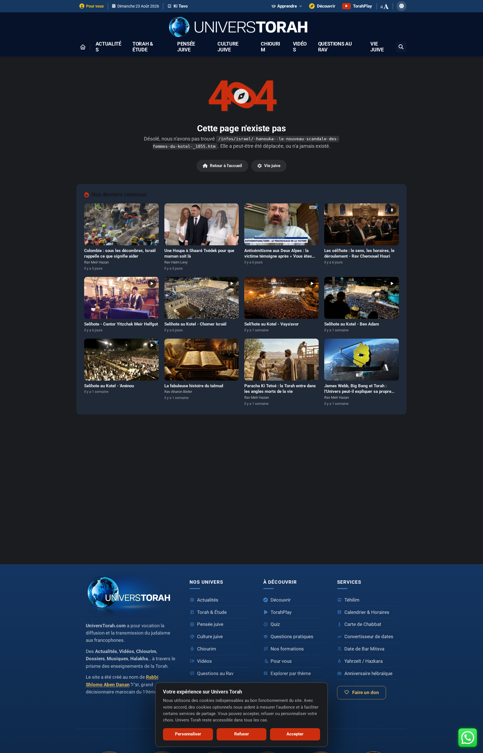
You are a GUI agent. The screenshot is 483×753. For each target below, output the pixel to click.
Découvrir (281, 600)
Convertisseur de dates (368, 636)
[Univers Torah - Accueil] (241, 27)
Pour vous (281, 661)
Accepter (295, 734)
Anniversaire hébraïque (368, 673)
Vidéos (300, 47)
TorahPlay (281, 612)
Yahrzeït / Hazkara (363, 661)
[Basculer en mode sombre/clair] (401, 6)
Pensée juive (186, 47)
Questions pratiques (292, 636)
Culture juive (227, 47)
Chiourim (270, 47)
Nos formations (287, 649)
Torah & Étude (142, 47)
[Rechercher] (401, 47)
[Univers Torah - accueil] (131, 594)
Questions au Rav (335, 47)
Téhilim (351, 600)
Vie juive (376, 47)
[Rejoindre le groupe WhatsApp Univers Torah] (467, 737)
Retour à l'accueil (226, 165)
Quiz (275, 624)
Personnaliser (188, 734)
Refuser (241, 734)
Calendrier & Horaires (366, 612)
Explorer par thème (291, 673)
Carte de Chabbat (362, 624)
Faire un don (365, 692)
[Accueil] (83, 46)
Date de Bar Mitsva (364, 649)
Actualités (108, 47)
